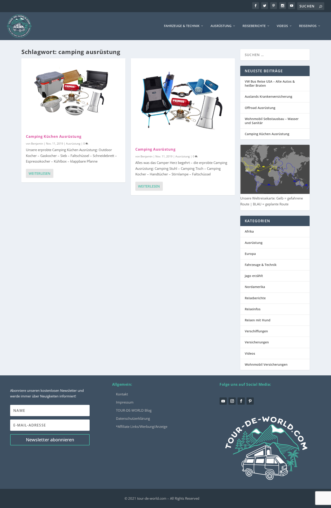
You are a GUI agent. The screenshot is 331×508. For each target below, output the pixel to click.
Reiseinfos (308, 26)
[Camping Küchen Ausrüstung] (73, 94)
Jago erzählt (254, 276)
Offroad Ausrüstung (260, 108)
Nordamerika (255, 287)
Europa (250, 254)
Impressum (125, 402)
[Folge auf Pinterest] (250, 401)
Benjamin (37, 143)
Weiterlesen (39, 173)
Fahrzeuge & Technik (182, 26)
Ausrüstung (221, 26)
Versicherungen (257, 342)
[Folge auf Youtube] (223, 401)
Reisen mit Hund (257, 320)
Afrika (249, 231)
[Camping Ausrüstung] (183, 100)
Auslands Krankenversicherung (268, 96)
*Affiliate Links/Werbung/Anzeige (141, 426)
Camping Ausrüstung (155, 149)
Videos (282, 26)
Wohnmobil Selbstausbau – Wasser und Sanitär (272, 121)
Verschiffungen (256, 331)
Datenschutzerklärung (133, 418)
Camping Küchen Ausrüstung (54, 136)
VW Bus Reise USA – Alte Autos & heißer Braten (270, 83)
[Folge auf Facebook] (241, 401)
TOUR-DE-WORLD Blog (134, 410)
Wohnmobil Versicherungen (266, 364)
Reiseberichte (254, 26)
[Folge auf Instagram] (232, 401)
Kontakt (122, 394)
